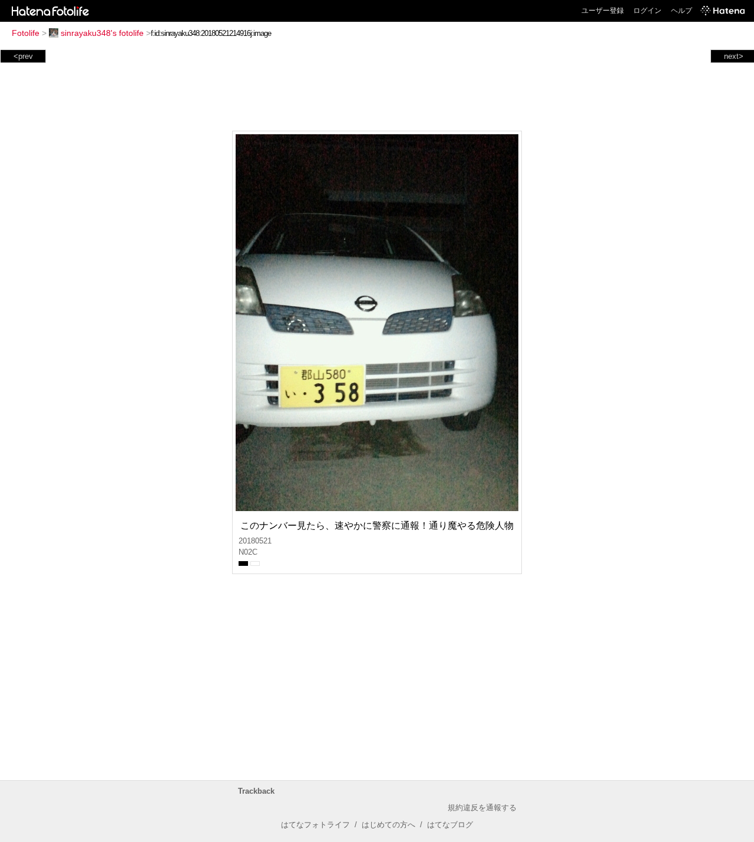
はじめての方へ (388, 824)
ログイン (647, 10)
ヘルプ (681, 10)
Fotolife (25, 33)
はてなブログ (450, 824)
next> (733, 56)
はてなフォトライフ (315, 824)
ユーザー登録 (602, 10)
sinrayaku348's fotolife (102, 33)
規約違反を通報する (482, 807)
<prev (23, 56)
